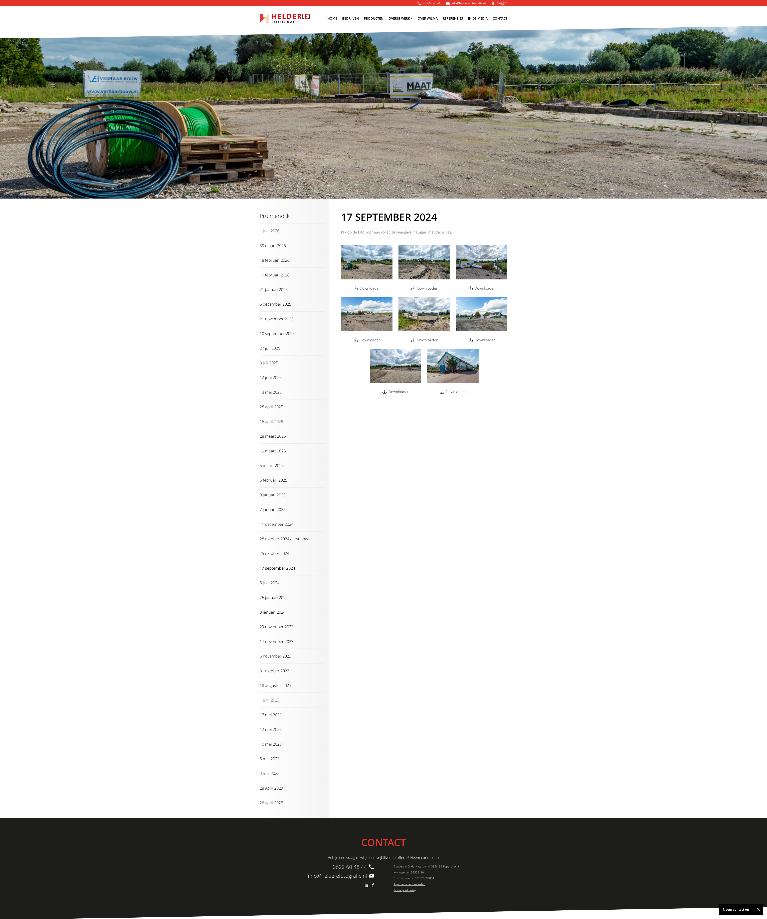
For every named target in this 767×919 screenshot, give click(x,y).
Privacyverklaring (405, 890)
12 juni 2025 (271, 377)
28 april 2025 (271, 406)
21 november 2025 (276, 319)
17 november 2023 (276, 641)
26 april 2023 (271, 802)
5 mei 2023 (269, 758)
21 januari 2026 (274, 289)
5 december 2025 (275, 304)
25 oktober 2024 (274, 553)
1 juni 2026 (269, 230)
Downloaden (370, 288)
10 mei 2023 (271, 744)
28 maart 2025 (273, 436)
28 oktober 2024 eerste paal (285, 538)
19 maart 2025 (273, 451)
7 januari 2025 (272, 509)
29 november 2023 (276, 626)
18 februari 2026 (274, 260)
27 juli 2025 (270, 348)
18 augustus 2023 (275, 685)
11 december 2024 (276, 524)
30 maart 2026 (273, 245)
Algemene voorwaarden (409, 884)
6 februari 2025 (273, 480)
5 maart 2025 (272, 465)
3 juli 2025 (269, 363)
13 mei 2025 (271, 392)
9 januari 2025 (272, 495)
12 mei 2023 (271, 729)
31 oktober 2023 (274, 671)
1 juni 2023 (269, 700)
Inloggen (501, 3)
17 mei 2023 (271, 714)
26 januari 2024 (274, 597)
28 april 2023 (271, 788)
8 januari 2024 (272, 612)
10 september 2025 (277, 333)
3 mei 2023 (269, 773)
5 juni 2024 (269, 582)
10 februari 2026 (274, 275)
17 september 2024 (277, 568)
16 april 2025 (271, 421)
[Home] (285, 18)
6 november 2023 (275, 656)
